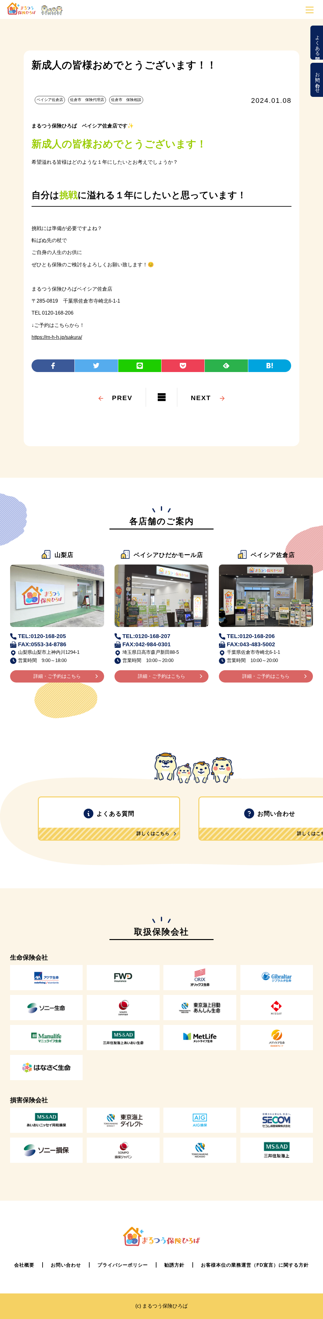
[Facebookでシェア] (53, 365)
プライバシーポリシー (122, 1265)
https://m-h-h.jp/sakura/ (57, 337)
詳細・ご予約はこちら (57, 676)
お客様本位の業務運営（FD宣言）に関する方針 (255, 1265)
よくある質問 (317, 42)
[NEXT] (201, 388)
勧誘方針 (174, 1265)
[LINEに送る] (139, 365)
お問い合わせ (317, 80)
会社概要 (24, 1265)
